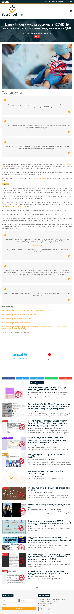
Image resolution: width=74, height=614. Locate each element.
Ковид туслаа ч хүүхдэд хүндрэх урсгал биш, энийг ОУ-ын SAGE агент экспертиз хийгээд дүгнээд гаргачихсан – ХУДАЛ (48, 423)
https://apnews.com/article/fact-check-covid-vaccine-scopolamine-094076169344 (27, 311)
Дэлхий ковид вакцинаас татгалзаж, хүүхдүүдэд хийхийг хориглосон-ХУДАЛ (48, 572)
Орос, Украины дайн (62, 392)
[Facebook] (3, 2)
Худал (37, 36)
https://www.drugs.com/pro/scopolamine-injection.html (19, 315)
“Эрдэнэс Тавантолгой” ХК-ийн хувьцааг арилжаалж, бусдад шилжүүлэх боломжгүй (49, 538)
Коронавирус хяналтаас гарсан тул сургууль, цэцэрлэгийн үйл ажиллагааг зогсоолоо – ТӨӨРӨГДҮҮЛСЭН (47, 440)
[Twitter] (6, 2)
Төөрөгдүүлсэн (8, 438)
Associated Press (37, 246)
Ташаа (6, 454)
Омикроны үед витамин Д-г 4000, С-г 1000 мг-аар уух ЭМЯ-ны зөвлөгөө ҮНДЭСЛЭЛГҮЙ (49, 522)
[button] (71, 11)
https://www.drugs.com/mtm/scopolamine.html (16, 319)
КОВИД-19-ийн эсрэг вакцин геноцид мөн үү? (49, 505)
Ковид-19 (48, 33)
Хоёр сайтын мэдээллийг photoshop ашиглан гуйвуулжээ (46, 472)
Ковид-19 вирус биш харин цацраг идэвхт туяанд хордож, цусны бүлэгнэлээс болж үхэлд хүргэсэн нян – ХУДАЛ (49, 556)
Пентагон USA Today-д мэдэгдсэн (15, 206)
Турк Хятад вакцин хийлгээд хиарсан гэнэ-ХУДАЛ (49, 489)
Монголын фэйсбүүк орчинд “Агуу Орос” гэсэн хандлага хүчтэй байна (48, 388)
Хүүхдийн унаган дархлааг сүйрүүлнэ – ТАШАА (47, 455)
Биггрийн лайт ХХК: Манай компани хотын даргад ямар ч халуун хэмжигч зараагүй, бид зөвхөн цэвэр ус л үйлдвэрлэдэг (49, 406)
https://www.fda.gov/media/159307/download (16, 323)
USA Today (42, 178)
